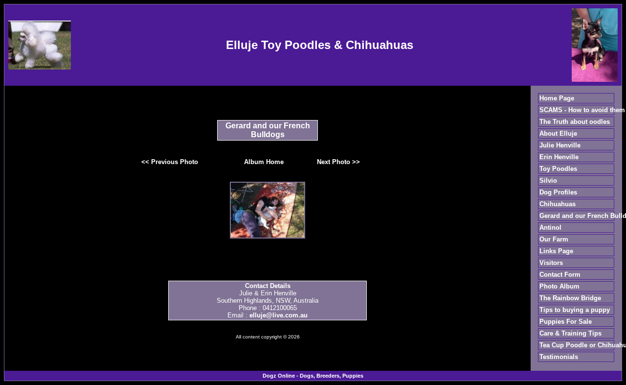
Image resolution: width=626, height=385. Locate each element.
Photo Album (559, 286)
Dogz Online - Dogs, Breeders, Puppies (313, 376)
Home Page (556, 98)
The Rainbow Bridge (570, 298)
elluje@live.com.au (278, 315)
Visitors (551, 262)
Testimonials (558, 357)
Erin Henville (559, 157)
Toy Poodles (558, 168)
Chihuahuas (557, 204)
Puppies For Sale (565, 321)
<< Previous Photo (169, 162)
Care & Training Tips (570, 333)
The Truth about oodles (574, 121)
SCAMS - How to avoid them (582, 110)
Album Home (264, 162)
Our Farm (553, 239)
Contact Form (560, 274)
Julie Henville (560, 145)
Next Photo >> (338, 162)
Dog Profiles (558, 192)
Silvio (548, 180)
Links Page (556, 251)
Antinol (550, 227)
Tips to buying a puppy (574, 309)
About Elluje (558, 133)
